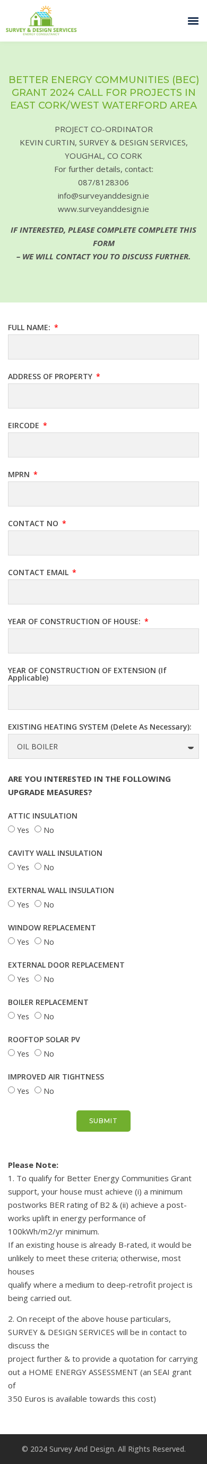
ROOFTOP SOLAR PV (44, 1040)
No (49, 830)
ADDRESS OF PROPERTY (51, 377)
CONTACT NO (34, 524)
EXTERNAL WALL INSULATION (61, 891)
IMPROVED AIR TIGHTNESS (56, 1077)
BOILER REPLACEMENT (48, 1003)
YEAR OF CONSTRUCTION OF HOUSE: (75, 622)
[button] (193, 21)
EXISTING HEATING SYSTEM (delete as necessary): (100, 727)
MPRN (20, 475)
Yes (23, 830)
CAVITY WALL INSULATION (55, 853)
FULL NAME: (30, 328)
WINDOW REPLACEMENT (52, 928)
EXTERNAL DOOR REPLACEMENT (66, 965)
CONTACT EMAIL (39, 573)
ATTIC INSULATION (42, 816)
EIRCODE (24, 426)
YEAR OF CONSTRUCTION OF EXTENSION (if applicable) (87, 675)
